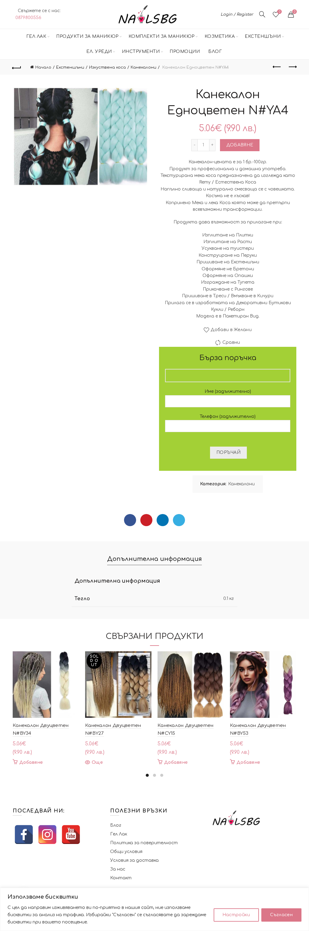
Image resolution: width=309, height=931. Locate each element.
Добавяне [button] (31, 762)
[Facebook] (130, 520)
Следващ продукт (292, 67)
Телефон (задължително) (228, 416)
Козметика (220, 36)
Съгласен (281, 915)
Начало (43, 67)
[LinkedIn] (163, 520)
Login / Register (237, 14)
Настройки (236, 915)
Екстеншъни (263, 36)
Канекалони (143, 67)
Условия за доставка (134, 860)
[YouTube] (71, 834)
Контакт (121, 878)
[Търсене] (262, 14)
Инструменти (141, 51)
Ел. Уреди (99, 51)
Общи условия (126, 851)
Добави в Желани (231, 329)
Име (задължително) (228, 391)
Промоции (185, 51)
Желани (279, 11)
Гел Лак (36, 36)
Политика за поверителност (144, 843)
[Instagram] (47, 834)
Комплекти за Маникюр (162, 36)
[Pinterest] (146, 520)
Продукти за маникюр (87, 36)
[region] (154, 909)
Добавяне (239, 145)
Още (97, 762)
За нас (117, 869)
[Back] (16, 67)
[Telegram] (179, 520)
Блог (215, 51)
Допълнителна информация (154, 558)
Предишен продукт (277, 67)
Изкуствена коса (107, 67)
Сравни (231, 342)
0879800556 (28, 17)
